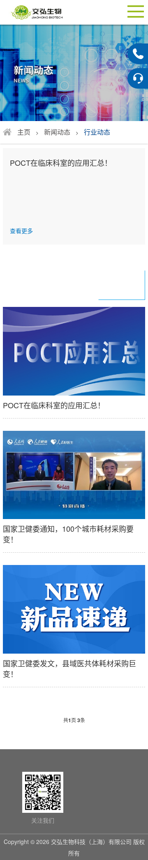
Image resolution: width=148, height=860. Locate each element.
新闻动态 (57, 132)
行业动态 (97, 132)
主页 (23, 132)
